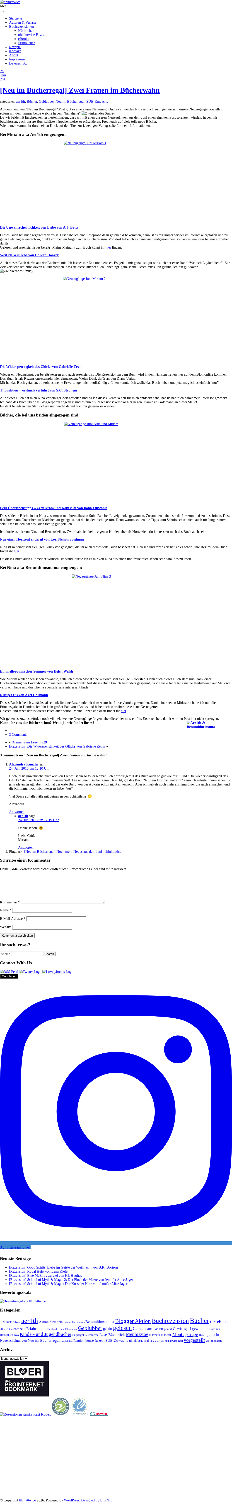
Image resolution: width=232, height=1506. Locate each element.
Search (49, 954)
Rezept (99, 1340)
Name (5, 910)
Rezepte (15, 47)
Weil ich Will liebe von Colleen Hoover (29, 255)
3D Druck (6, 1322)
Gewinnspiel (182, 1329)
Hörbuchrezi (6, 1334)
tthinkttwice (27, 1500)
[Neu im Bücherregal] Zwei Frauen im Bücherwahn (80, 90)
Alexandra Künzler (24, 764)
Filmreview (71, 1329)
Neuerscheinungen (13, 1340)
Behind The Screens (74, 1322)
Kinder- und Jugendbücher (45, 1334)
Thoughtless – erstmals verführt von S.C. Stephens (38, 390)
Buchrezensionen (21, 26)
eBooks (23, 39)
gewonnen (200, 1328)
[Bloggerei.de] (99, 1414)
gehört (107, 1329)
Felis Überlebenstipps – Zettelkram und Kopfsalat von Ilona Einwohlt (53, 508)
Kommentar (10, 902)
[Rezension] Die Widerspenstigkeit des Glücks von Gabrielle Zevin (57, 746)
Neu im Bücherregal (70, 101)
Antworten (16, 812)
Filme (61, 1329)
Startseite (15, 18)
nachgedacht (209, 1334)
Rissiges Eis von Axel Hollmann (24, 695)
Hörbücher (26, 30)
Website (5, 927)
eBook (222, 1321)
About (13, 55)
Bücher (32, 101)
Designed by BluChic (96, 1500)
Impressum (17, 59)
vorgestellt (194, 1340)
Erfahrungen (36, 1328)
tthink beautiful (139, 1340)
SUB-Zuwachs (97, 101)
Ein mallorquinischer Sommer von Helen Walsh (36, 671)
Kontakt (15, 51)
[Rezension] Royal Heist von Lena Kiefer (39, 1271)
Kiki (16, 1335)
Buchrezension (170, 1320)
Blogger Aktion (133, 1321)
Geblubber (46, 101)
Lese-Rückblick (112, 1334)
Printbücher (26, 43)
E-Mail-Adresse (12, 918)
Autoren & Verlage (22, 22)
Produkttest (66, 1340)
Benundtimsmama (99, 1321)
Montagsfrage (185, 1334)
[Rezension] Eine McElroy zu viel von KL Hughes (45, 1275)
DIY (213, 1322)
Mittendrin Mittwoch (160, 1334)
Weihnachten (214, 1340)
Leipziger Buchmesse (85, 1334)
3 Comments (18, 734)
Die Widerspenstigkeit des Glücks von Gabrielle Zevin (41, 367)
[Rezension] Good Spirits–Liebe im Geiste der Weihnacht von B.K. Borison (63, 1267)
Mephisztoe (137, 1334)
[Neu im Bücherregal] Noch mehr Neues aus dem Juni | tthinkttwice (72, 851)
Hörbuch (214, 1329)
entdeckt (19, 1329)
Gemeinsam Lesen (148, 1328)
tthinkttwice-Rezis (31, 35)
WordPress (71, 1500)
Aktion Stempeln (51, 1322)
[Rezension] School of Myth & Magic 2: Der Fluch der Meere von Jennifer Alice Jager (71, 1280)
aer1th (20, 101)
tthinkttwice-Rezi (174, 1340)
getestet (168, 1329)
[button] (2, 10)
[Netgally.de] (61, 1414)
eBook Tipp (6, 1329)
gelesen (122, 1327)
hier (108, 247)
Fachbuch (52, 1329)
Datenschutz (18, 63)
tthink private (157, 1341)
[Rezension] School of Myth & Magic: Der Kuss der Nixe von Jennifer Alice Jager (68, 1284)
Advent (16, 1322)
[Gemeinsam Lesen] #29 (29, 742)
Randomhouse (83, 1340)
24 (2, 71)
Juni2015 (3, 77)
